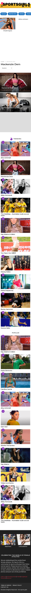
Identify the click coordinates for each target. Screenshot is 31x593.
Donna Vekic (5, 328)
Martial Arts (12, 14)
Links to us (3, 576)
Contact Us (4, 587)
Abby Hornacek (6, 195)
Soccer (4, 14)
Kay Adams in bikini (8, 234)
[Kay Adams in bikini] (15, 225)
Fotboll (18, 576)
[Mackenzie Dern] (15, 167)
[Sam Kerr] (15, 417)
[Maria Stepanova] (15, 281)
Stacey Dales (5, 272)
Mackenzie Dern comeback (12, 108)
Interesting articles (11, 576)
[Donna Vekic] (15, 319)
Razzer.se (9, 578)
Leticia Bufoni (23, 546)
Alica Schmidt (6, 158)
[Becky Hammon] (15, 300)
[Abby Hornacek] (15, 186)
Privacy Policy (17, 585)
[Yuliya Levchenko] (15, 474)
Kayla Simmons (6, 370)
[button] (2, 6)
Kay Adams (5, 464)
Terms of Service (6, 585)
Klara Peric (8, 546)
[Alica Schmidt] (15, 149)
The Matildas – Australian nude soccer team (15, 214)
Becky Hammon (7, 309)
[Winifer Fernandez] (15, 436)
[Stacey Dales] (15, 263)
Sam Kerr (4, 427)
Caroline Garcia (6, 389)
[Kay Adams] (15, 455)
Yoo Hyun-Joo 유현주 (8, 253)
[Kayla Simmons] (15, 361)
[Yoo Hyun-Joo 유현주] (15, 244)
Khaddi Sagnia (7, 30)
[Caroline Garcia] (15, 380)
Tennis (21, 14)
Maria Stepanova (7, 290)
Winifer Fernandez (8, 445)
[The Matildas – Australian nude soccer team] (15, 205)
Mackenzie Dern (8, 88)
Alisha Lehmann (23, 19)
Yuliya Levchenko (7, 483)
